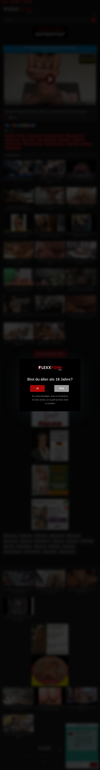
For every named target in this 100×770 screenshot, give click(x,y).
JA (37, 388)
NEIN (61, 388)
